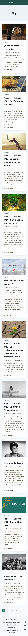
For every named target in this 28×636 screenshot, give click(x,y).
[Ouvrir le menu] (24, 2)
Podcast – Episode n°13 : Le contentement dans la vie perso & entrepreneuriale (13, 350)
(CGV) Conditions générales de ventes (11, 631)
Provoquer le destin (13, 463)
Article (6, 42)
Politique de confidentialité (11, 622)
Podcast (6, 94)
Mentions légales (11, 619)
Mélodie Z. (8, 52)
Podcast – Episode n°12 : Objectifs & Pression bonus (12, 406)
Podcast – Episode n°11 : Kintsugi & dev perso (14, 522)
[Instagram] (25, 622)
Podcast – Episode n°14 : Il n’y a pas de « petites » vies (13, 219)
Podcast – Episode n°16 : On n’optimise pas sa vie (13, 101)
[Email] (25, 629)
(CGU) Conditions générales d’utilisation (11, 626)
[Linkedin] (25, 625)
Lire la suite (8, 69)
